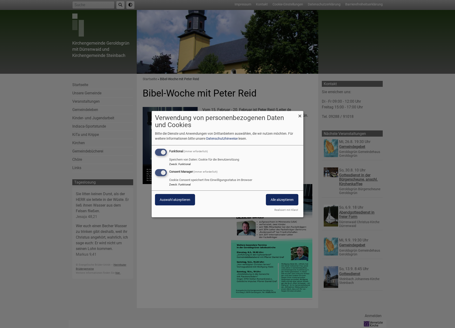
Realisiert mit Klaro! (286, 210)
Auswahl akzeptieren (175, 200)
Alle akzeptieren (282, 200)
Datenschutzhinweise (222, 138)
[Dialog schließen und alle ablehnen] (299, 114)
